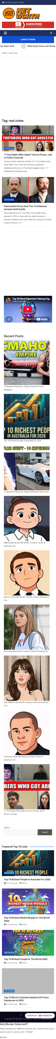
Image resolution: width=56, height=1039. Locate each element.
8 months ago (12, 883)
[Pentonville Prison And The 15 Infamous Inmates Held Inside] (28, 190)
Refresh (3, 1037)
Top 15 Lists (9, 200)
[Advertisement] (28, 86)
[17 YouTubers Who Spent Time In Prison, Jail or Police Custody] (28, 138)
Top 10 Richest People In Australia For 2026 (22, 441)
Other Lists (9, 148)
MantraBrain (46, 1019)
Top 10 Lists (9, 873)
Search (7, 828)
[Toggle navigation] (5, 33)
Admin (24, 883)
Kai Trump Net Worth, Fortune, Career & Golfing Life (26, 651)
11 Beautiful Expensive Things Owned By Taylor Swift (26, 492)
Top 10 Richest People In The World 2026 (25, 959)
